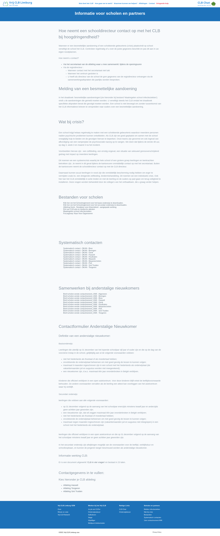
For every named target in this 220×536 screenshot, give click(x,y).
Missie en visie (63, 512)
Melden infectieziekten (152, 509)
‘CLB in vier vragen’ (96, 462)
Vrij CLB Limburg (20, 2)
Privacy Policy (157, 532)
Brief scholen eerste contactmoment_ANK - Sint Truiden (86, 311)
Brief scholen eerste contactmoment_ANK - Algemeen (85, 294)
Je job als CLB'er (94, 509)
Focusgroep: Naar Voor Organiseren (78, 213)
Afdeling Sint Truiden (72, 491)
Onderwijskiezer (125, 512)
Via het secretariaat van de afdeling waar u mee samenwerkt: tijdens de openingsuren (102, 64)
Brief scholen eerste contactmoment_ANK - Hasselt (84, 300)
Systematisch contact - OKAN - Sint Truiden (81, 265)
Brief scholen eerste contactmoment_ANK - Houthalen (85, 304)
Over (59, 509)
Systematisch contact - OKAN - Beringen (79, 251)
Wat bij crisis (148, 512)
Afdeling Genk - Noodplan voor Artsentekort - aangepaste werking (89, 207)
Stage (90, 517)
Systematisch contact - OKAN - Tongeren (79, 267)
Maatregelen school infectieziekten (77, 211)
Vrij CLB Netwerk (64, 515)
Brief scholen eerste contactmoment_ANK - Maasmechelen (87, 306)
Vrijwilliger (91, 520)
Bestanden (148, 515)
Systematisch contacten (152, 517)
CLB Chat (204, 2)
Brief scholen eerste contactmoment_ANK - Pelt (82, 309)
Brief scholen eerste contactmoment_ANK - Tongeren (84, 313)
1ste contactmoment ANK (153, 520)
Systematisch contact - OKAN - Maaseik (79, 259)
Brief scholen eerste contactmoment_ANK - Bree (83, 298)
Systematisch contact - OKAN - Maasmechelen (82, 261)
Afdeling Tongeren (71, 488)
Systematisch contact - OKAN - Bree (78, 248)
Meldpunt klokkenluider (96, 523)
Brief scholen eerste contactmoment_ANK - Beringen (84, 296)
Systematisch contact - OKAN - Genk (78, 253)
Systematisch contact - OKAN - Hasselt (79, 255)
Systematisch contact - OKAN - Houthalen (80, 257)
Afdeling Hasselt (70, 485)
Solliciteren (92, 515)
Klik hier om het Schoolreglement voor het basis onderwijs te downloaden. (93, 203)
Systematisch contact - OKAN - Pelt (77, 263)
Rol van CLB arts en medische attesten (79, 209)
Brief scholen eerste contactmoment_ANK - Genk (83, 302)
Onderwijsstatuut (94, 512)
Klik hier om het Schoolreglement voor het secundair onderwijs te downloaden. (95, 205)
